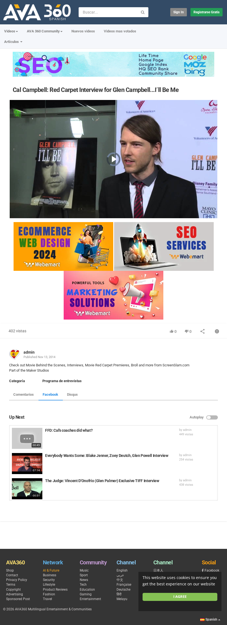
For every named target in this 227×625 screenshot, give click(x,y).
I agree (180, 596)
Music (84, 570)
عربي (120, 575)
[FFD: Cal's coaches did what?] (27, 438)
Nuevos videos (83, 31)
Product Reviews (55, 589)
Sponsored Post (18, 599)
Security (49, 580)
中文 (120, 580)
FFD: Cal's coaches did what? (68, 430)
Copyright (13, 589)
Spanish (211, 619)
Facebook (50, 394)
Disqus (72, 394)
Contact (12, 575)
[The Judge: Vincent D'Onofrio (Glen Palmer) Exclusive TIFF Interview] (27, 488)
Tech (83, 585)
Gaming (86, 594)
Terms (10, 585)
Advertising (14, 594)
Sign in (178, 12)
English (122, 570)
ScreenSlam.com (175, 365)
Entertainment (90, 599)
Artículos (12, 42)
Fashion (49, 594)
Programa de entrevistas (62, 381)
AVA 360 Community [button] (43, 31)
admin (29, 352)
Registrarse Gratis (207, 12)
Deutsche (123, 589)
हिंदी (119, 594)
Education (87, 589)
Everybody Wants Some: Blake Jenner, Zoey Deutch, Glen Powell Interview (106, 455)
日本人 (158, 570)
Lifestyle (49, 585)
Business (49, 575)
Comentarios (23, 394)
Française (124, 585)
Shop (10, 570)
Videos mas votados (120, 31)
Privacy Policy (16, 580)
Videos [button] (9, 31)
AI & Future (51, 570)
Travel (47, 599)
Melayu (122, 599)
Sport (84, 575)
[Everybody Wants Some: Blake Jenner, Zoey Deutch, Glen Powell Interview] (27, 463)
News (84, 580)
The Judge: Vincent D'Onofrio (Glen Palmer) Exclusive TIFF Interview (102, 481)
